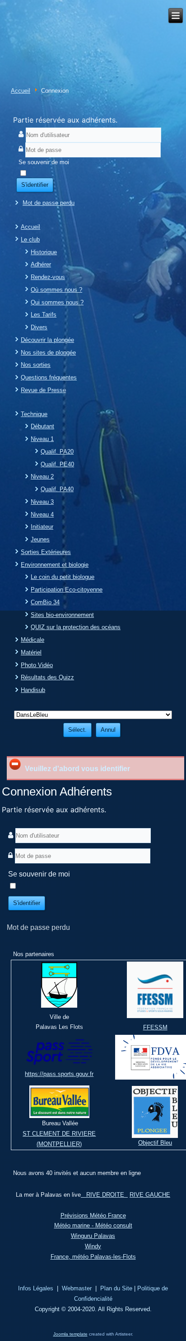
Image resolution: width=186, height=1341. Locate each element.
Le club (30, 239)
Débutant (42, 426)
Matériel (31, 652)
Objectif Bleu (155, 1142)
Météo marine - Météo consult (93, 1225)
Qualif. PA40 (57, 489)
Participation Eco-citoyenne (66, 589)
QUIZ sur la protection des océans (76, 627)
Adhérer (41, 264)
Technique (34, 414)
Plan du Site (116, 1288)
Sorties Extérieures (46, 552)
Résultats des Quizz (47, 677)
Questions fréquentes (49, 377)
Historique (44, 252)
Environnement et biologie (54, 564)
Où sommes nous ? (56, 289)
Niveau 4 (42, 514)
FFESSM (155, 1027)
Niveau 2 (42, 476)
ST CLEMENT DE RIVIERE (59, 1133)
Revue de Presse (43, 390)
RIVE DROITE (104, 1194)
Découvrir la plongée (47, 339)
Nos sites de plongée (48, 352)
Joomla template (70, 1334)
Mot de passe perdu (48, 202)
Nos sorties (36, 364)
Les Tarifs (43, 314)
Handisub (33, 690)
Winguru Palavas (93, 1235)
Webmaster (77, 1288)
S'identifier (34, 184)
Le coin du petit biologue (62, 576)
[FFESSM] (155, 1017)
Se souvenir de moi (44, 162)
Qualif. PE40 (57, 464)
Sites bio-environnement (62, 614)
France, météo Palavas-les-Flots (93, 1256)
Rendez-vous (48, 277)
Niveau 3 (42, 501)
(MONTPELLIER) (59, 1144)
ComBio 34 (45, 602)
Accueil (20, 90)
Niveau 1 (42, 439)
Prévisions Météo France (93, 1215)
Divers (39, 327)
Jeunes (40, 539)
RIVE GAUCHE (150, 1194)
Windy (93, 1246)
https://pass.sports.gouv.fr (59, 1074)
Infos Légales (35, 1288)
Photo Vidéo (37, 665)
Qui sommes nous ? (57, 302)
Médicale (32, 639)
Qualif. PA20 (57, 451)
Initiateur (42, 526)
